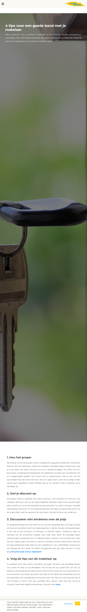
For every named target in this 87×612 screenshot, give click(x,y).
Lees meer (68, 604)
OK (77, 603)
